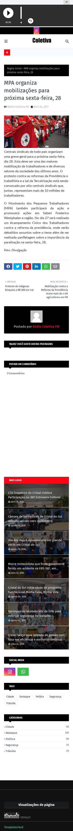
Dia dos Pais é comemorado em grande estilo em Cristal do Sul (35, 542)
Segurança (55, 696)
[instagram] (36, 30)
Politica (40, 696)
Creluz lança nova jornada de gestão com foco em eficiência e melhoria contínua (36, 637)
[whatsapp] (23, 672)
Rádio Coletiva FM (18, 106)
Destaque (24, 696)
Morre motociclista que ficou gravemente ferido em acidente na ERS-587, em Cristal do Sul (36, 566)
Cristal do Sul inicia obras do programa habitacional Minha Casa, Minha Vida (34, 590)
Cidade (10, 696)
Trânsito (10, 703)
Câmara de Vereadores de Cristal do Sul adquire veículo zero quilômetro (35, 519)
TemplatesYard (13, 827)
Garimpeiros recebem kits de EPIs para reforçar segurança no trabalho (34, 614)
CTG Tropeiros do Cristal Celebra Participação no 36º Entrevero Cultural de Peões (36, 495)
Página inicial (14, 68)
